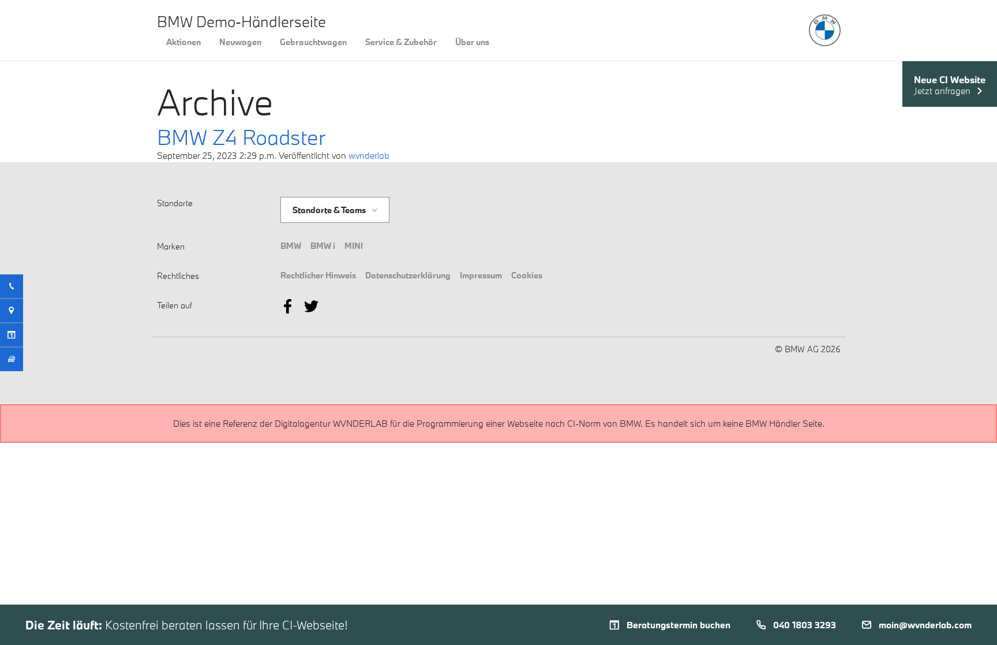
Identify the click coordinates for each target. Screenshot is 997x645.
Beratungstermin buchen (678, 625)
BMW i (322, 245)
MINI (353, 245)
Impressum (481, 275)
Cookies (526, 275)
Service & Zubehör (401, 42)
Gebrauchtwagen (313, 42)
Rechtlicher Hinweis (318, 275)
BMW (290, 245)
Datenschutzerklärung (408, 275)
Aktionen (183, 42)
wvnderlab (368, 155)
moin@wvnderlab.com (925, 625)
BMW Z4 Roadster (241, 137)
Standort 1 (312, 197)
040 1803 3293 (804, 625)
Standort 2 (313, 216)
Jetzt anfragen (942, 91)
